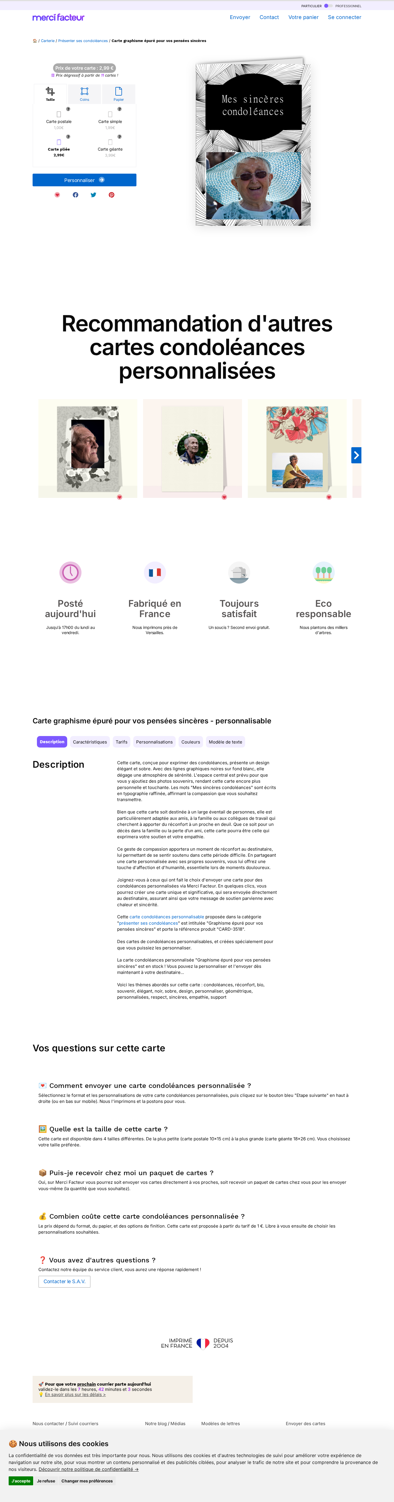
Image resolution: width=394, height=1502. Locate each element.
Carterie (48, 41)
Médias (177, 1423)
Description (52, 741)
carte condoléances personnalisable (167, 916)
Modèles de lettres (220, 1423)
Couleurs (190, 742)
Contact (269, 17)
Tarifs (121, 742)
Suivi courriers (83, 1423)
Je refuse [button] (46, 1480)
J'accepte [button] (21, 1480)
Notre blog (156, 1423)
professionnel (347, 5)
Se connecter (344, 17)
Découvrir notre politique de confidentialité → (89, 1469)
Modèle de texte (225, 742)
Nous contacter (48, 1423)
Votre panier (303, 17)
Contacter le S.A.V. (64, 1281)
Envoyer (240, 17)
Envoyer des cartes (305, 1423)
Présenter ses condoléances (83, 41)
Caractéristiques (90, 742)
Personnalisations (154, 742)
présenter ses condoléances (148, 923)
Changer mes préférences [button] (87, 1480)
